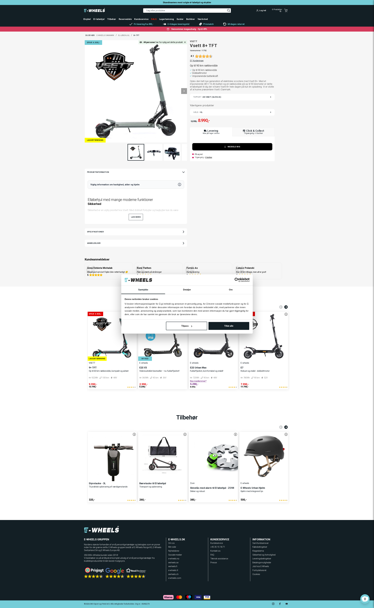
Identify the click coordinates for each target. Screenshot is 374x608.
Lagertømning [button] (166, 19)
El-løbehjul (124, 35)
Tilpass (185, 326)
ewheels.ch (173, 574)
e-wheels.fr (173, 570)
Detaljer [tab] (187, 289)
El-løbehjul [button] (98, 19)
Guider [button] (180, 19)
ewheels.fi (172, 566)
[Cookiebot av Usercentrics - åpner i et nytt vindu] (237, 280)
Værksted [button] (203, 19)
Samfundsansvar (260, 543)
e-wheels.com (174, 578)
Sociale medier (175, 555)
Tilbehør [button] (111, 19)
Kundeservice (216, 543)
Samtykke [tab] (143, 289)
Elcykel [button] (87, 19)
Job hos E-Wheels (260, 566)
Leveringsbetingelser (261, 558)
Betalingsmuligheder (261, 562)
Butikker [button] (190, 19)
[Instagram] (273, 604)
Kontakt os (215, 551)
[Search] (228, 10)
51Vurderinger (197, 60)
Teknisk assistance (219, 558)
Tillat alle (228, 326)
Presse (213, 562)
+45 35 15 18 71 (217, 547)
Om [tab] (231, 289)
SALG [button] (154, 19)
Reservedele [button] (125, 19)
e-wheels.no (173, 558)
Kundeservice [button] (141, 19)
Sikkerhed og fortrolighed (264, 555)
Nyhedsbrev (173, 551)
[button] (184, 91)
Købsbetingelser (259, 547)
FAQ (212, 555)
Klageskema (258, 551)
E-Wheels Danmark (105, 35)
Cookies (256, 574)
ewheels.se (173, 562)
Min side (172, 547)
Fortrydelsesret (259, 570)
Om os (171, 543)
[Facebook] (280, 604)
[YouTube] (286, 604)
